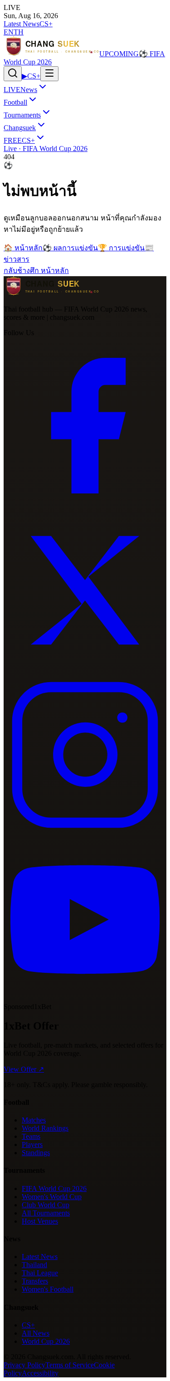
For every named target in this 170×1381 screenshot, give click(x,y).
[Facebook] (85, 504)
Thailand (34, 1265)
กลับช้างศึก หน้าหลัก (36, 270)
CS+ (46, 24)
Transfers (35, 1281)
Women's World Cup (52, 1196)
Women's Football (47, 1289)
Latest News (21, 24)
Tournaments (22, 115)
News (20, 89)
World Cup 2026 (46, 1341)
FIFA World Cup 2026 (54, 1188)
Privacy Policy (24, 1365)
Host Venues (40, 1221)
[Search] (13, 73)
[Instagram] (85, 834)
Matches (34, 1120)
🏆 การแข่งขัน (121, 248)
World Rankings (45, 1128)
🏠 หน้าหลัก (23, 248)
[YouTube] (85, 998)
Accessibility (40, 1373)
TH (19, 32)
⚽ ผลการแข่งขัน (70, 248)
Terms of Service (69, 1365)
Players (32, 1144)
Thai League (40, 1273)
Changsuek (20, 128)
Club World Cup (45, 1205)
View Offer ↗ (24, 1069)
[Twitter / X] (85, 669)
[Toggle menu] (49, 73)
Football (15, 102)
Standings (36, 1153)
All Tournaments (46, 1213)
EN (9, 32)
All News (35, 1333)
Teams (31, 1136)
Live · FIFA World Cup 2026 (45, 148)
